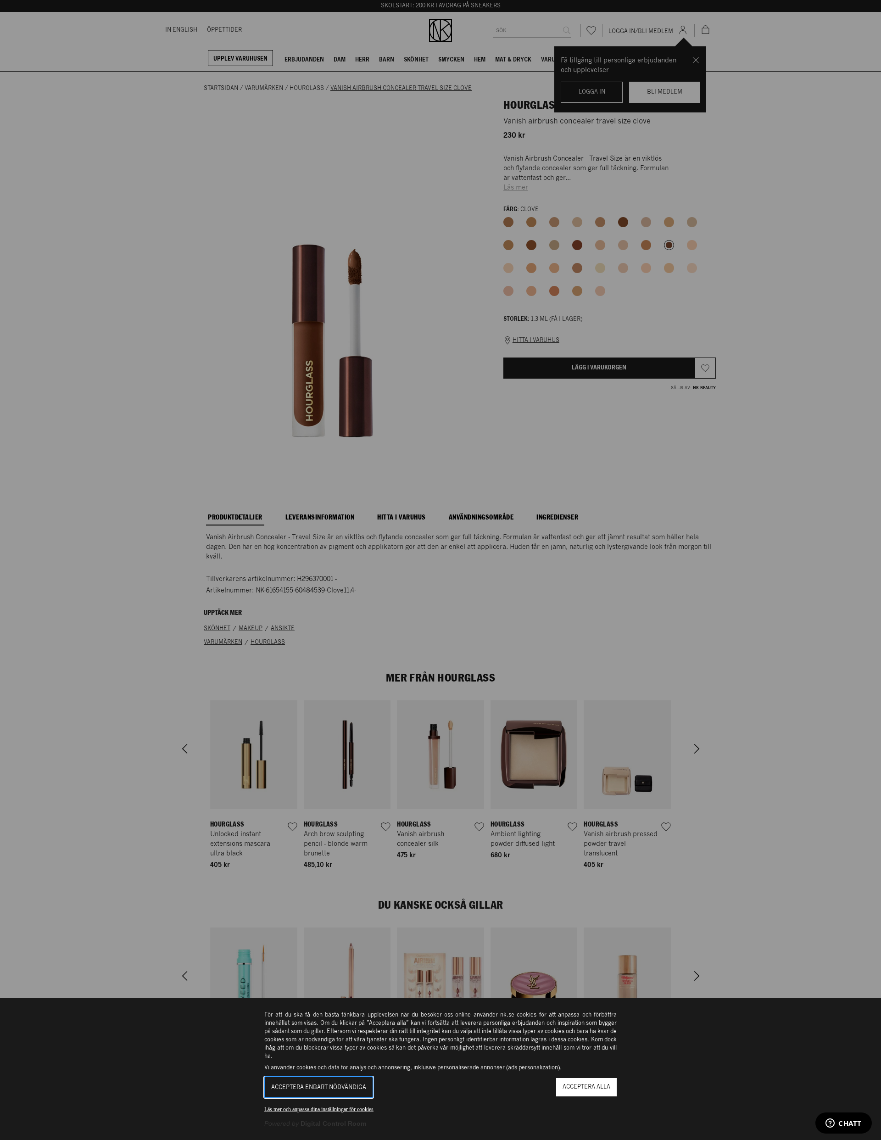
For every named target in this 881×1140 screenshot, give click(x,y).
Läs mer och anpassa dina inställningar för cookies (319, 1109)
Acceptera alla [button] (586, 1087)
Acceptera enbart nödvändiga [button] (318, 1087)
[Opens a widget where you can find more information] (843, 1123)
